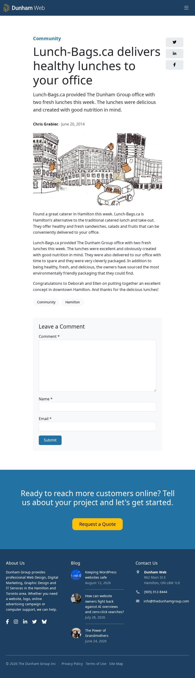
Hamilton (72, 302)
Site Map (116, 663)
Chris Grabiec (45, 124)
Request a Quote (97, 524)
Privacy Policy (72, 663)
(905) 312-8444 (155, 592)
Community (47, 38)
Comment (49, 336)
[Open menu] (186, 8)
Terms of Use (96, 663)
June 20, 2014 (73, 124)
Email (45, 418)
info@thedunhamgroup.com (166, 601)
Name (46, 399)
